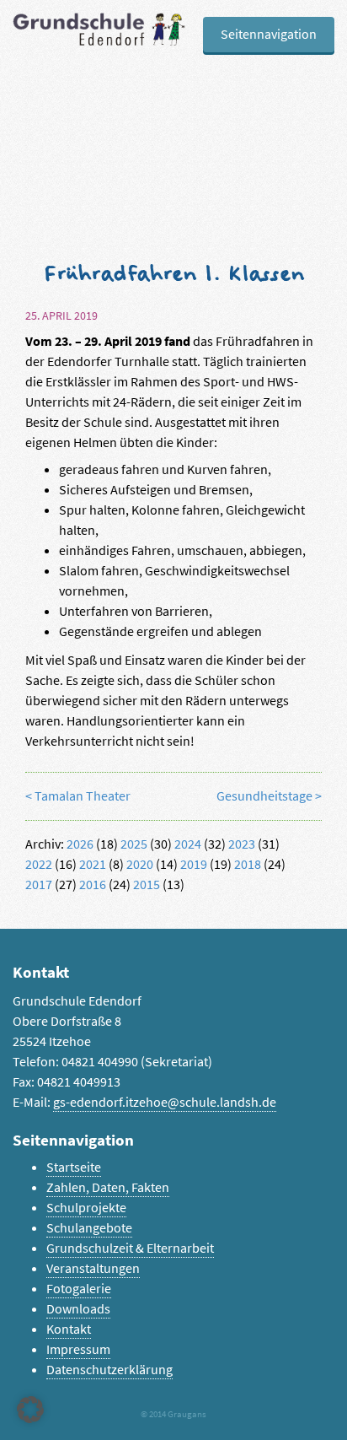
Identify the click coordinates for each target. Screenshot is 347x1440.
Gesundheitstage (264, 796)
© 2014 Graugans (173, 1414)
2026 (80, 844)
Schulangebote (89, 1228)
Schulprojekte (86, 1207)
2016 (92, 884)
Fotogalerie (78, 1288)
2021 (92, 864)
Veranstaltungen (93, 1268)
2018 (247, 864)
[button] (30, 1409)
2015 (146, 884)
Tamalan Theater (83, 796)
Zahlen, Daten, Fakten (107, 1187)
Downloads (78, 1309)
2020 (139, 864)
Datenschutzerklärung (109, 1369)
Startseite (73, 1167)
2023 (241, 844)
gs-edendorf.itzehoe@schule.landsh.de (164, 1102)
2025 (133, 844)
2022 (38, 864)
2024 (187, 844)
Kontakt (68, 1329)
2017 (38, 884)
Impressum (78, 1349)
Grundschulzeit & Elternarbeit (130, 1248)
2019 (193, 864)
